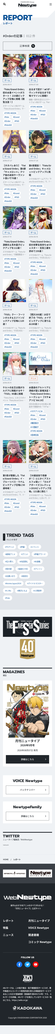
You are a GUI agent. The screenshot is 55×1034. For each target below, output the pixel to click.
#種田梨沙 (34, 423)
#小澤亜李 (37, 590)
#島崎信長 (34, 435)
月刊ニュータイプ (39, 920)
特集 (5, 928)
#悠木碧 (8, 568)
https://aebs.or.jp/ (20, 1000)
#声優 (22, 547)
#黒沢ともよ (22, 590)
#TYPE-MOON (10, 113)
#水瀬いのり (10, 576)
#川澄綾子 (34, 427)
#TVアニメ (9, 547)
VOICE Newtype (38, 928)
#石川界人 (9, 561)
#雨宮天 (24, 576)
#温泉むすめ (23, 568)
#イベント (35, 547)
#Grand (16, 117)
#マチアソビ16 (36, 411)
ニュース (8, 935)
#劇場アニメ (10, 554)
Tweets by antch (6, 845)
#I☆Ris (8, 590)
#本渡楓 (37, 561)
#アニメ (24, 554)
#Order (7, 121)
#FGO (16, 121)
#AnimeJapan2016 (13, 583)
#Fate (6, 117)
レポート (8, 920)
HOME (6, 859)
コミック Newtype (40, 942)
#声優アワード (40, 554)
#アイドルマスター (35, 583)
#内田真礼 (24, 561)
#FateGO (8, 125)
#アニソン (38, 568)
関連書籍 (33, 935)
